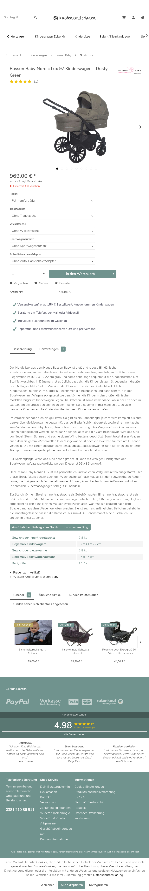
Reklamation (48, 792)
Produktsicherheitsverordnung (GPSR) (90, 794)
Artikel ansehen (25, 765)
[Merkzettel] (124, 18)
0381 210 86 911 (20, 809)
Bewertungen (51, 349)
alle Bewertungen (74, 734)
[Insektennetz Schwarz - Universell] (76, 632)
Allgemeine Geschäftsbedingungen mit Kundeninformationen (56, 831)
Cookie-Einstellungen (89, 787)
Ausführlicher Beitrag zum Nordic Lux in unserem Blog (50, 527)
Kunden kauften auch (83, 595)
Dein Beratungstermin (55, 787)
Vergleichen (20, 283)
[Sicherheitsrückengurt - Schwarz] (33, 632)
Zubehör (21, 595)
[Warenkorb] (143, 18)
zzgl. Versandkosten (32, 181)
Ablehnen (47, 885)
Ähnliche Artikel (50, 595)
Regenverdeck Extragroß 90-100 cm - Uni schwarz (119, 651)
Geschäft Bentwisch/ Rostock (88, 805)
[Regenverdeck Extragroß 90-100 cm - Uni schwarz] (119, 632)
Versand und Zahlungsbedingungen (55, 805)
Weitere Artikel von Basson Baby (35, 577)
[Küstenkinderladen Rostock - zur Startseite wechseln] (74, 18)
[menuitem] (21, 17)
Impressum (81, 818)
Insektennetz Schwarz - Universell (76, 651)
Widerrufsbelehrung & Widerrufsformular (55, 815)
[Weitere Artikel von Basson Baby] (129, 72)
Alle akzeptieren (72, 885)
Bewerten (65, 283)
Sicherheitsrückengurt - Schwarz (33, 651)
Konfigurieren (98, 885)
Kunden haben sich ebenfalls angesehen (40, 604)
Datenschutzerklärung (89, 813)
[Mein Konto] (133, 18)
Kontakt (45, 797)
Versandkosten (66, 851)
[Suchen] (36, 17)
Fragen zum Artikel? (26, 572)
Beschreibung (22, 349)
